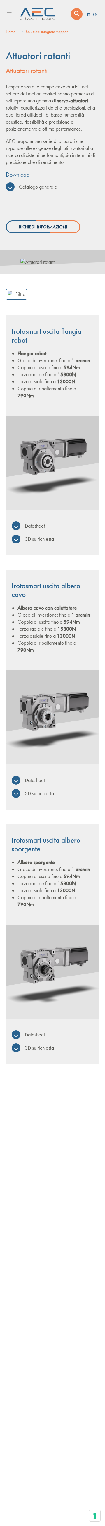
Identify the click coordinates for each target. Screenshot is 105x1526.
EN (95, 14)
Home (10, 31)
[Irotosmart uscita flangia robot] (52, 463)
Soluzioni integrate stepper (47, 31)
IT (88, 14)
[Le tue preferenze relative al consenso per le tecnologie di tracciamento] (94, 1515)
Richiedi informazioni (43, 227)
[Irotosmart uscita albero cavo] (52, 717)
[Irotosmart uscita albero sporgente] (52, 972)
